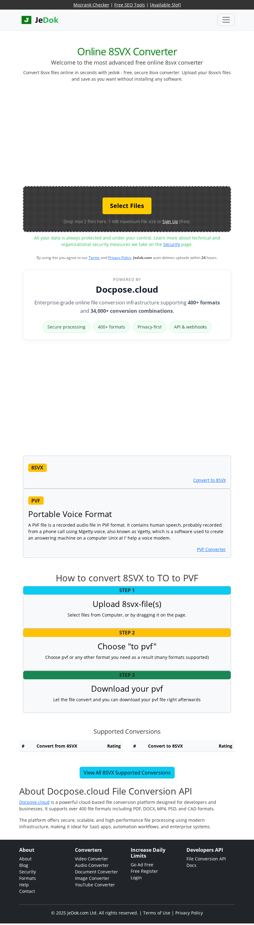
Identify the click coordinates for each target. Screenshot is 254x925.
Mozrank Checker (91, 5)
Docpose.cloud (127, 289)
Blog (23, 865)
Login (136, 877)
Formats (27, 878)
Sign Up (170, 221)
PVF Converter (211, 549)
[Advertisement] (138, 136)
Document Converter (96, 872)
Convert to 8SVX (209, 480)
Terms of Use (156, 913)
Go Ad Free (142, 865)
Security (171, 244)
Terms (94, 257)
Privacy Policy (119, 257)
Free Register (144, 871)
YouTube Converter (95, 885)
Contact (27, 891)
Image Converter (92, 878)
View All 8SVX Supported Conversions (127, 772)
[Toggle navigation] (226, 20)
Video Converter (91, 859)
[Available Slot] (165, 5)
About (25, 859)
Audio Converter (92, 865)
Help (24, 885)
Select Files (127, 206)
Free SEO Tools (129, 5)
